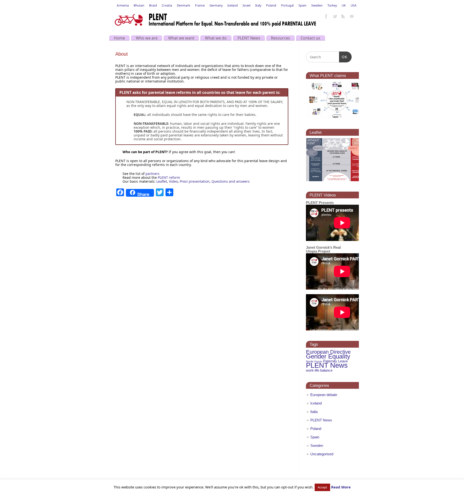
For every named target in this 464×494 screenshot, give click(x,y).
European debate (323, 395)
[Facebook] (326, 16)
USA (353, 5)
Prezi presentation (195, 181)
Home (119, 38)
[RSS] (343, 16)
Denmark (183, 5)
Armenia (123, 5)
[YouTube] (351, 16)
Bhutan (139, 5)
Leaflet (161, 181)
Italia (314, 412)
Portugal (287, 5)
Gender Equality (328, 356)
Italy (258, 5)
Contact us (310, 38)
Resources (280, 38)
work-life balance (319, 370)
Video (173, 181)
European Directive (328, 352)
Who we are (147, 38)
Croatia (167, 5)
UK (344, 5)
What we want (181, 38)
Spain (302, 5)
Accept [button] (322, 487)
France (200, 5)
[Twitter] (334, 16)
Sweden (317, 5)
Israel (246, 5)
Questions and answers (230, 181)
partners (152, 173)
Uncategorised (321, 454)
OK (343, 57)
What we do (216, 38)
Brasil (153, 5)
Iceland (232, 5)
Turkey (332, 5)
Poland (271, 5)
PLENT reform (169, 177)
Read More (341, 487)
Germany (216, 5)
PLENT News (249, 38)
